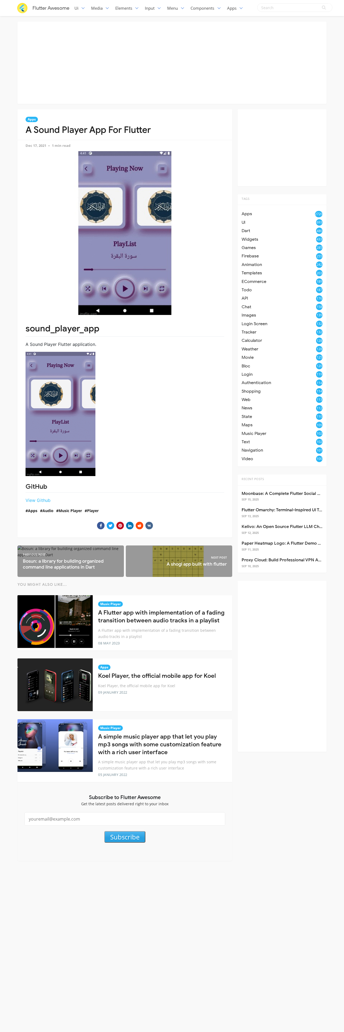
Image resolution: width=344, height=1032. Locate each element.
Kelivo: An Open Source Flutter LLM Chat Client (289, 526)
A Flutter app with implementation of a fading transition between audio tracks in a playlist (161, 616)
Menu (172, 8)
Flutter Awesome (51, 8)
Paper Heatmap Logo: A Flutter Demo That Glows (291, 543)
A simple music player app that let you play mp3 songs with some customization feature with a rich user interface (159, 744)
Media (97, 8)
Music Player (70, 510)
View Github (38, 500)
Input (150, 8)
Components (202, 8)
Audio (47, 510)
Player (93, 510)
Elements (123, 8)
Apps (231, 8)
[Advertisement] (172, 62)
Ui (76, 8)
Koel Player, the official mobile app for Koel (157, 675)
